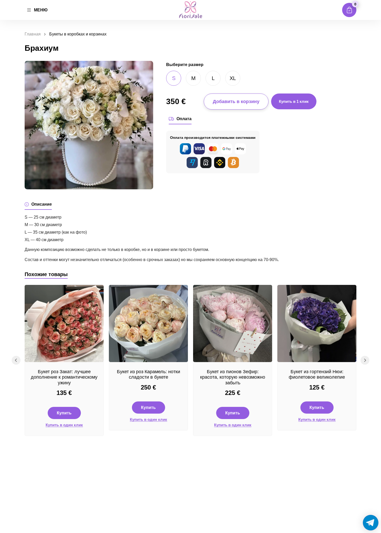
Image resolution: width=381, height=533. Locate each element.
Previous (16, 360)
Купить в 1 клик (294, 101)
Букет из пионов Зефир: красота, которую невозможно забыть (232, 377)
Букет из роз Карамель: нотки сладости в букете (148, 374)
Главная (33, 34)
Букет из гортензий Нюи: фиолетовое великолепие (317, 374)
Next (365, 360)
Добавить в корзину (236, 101)
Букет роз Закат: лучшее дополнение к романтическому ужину (64, 377)
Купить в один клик (64, 425)
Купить (64, 413)
